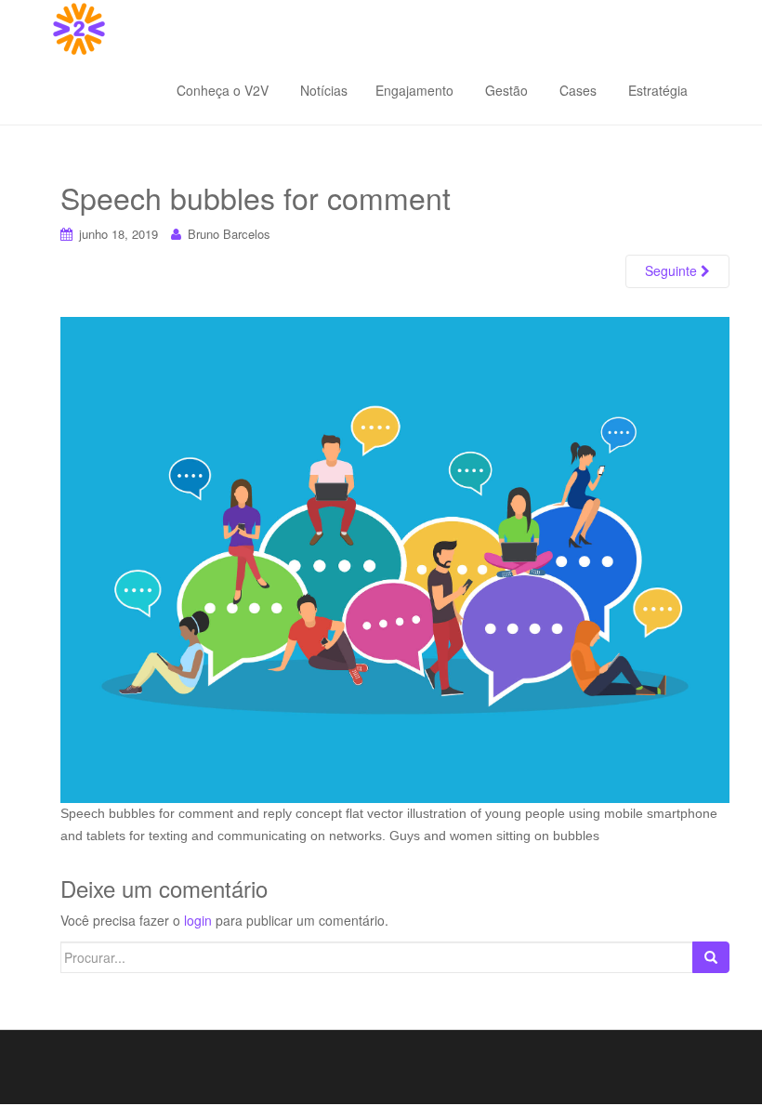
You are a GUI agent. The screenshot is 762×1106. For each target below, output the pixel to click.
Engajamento (414, 90)
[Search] (710, 957)
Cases (576, 90)
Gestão (504, 90)
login (198, 920)
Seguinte (673, 270)
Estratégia (656, 90)
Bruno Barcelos (229, 234)
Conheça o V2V (223, 90)
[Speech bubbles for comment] (394, 558)
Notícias (322, 90)
